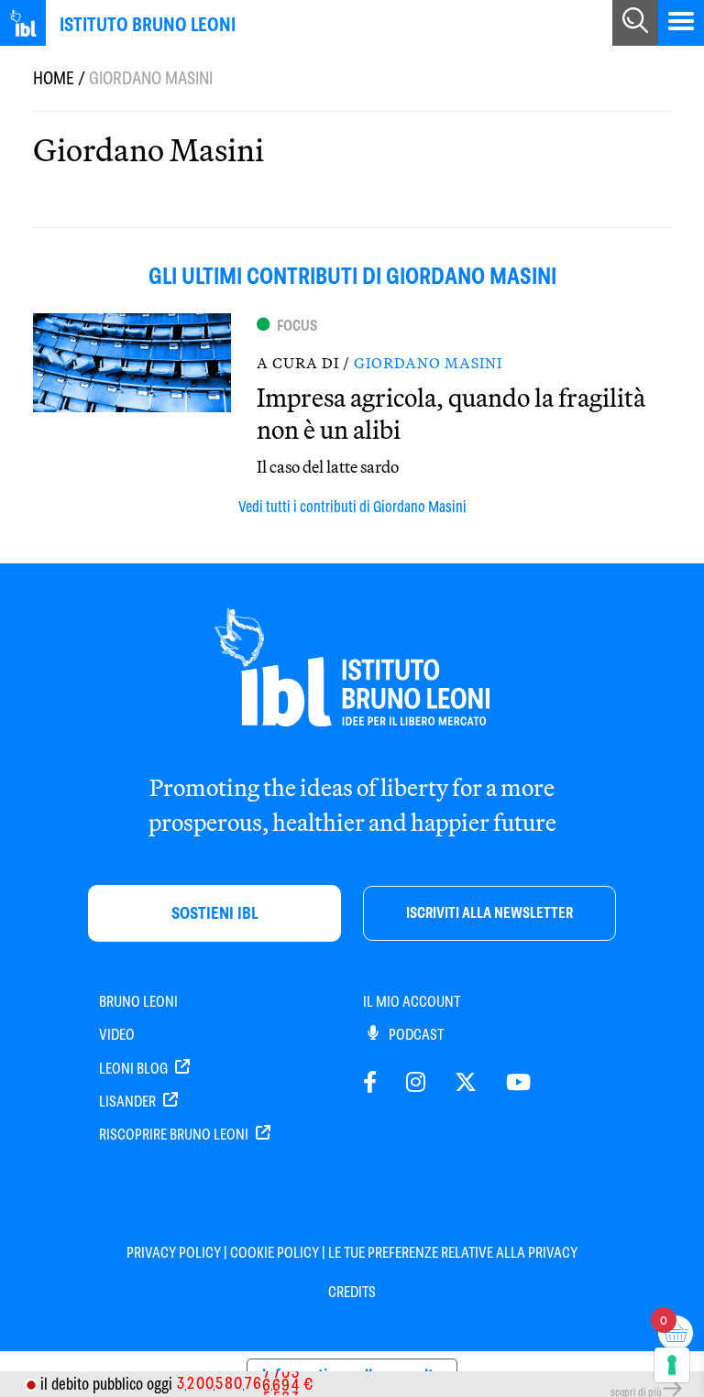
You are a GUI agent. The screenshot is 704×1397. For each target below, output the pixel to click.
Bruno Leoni (138, 1001)
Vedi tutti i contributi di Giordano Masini (352, 507)
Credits (352, 1292)
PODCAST (415, 1034)
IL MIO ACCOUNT (411, 1001)
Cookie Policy (274, 1252)
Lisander (129, 1101)
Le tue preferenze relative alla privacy (453, 1252)
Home (53, 78)
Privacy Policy (173, 1252)
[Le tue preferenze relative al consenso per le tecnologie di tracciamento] (671, 1365)
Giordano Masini (428, 363)
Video (117, 1034)
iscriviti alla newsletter (489, 912)
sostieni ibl (214, 912)
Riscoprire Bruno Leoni (175, 1134)
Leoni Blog (134, 1068)
